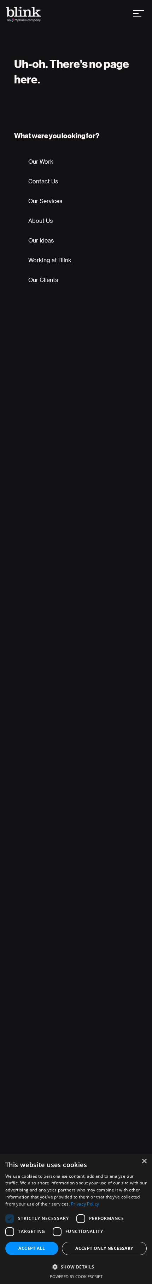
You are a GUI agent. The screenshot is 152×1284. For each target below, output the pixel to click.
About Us (40, 220)
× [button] (144, 1161)
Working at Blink (49, 260)
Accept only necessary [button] (104, 1248)
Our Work (40, 161)
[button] (76, 1267)
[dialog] (76, 1219)
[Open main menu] (138, 14)
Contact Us (43, 181)
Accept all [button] (31, 1248)
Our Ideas (41, 240)
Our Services (45, 200)
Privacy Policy (85, 1204)
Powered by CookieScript (76, 1276)
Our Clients (43, 279)
